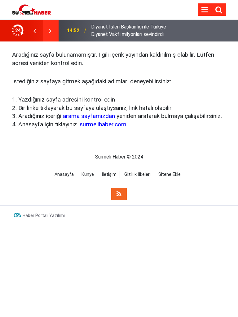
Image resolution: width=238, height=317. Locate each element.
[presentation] (34, 30)
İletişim (109, 174)
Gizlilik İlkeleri (137, 174)
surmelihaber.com (103, 124)
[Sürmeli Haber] (31, 9)
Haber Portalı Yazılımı (44, 215)
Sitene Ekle (169, 174)
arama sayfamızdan (89, 115)
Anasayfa (64, 174)
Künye (88, 174)
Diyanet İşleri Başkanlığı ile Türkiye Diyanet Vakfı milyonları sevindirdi (128, 30)
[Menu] (204, 10)
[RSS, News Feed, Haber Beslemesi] (119, 194)
